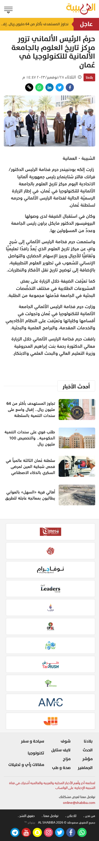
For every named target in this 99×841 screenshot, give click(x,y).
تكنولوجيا (36, 753)
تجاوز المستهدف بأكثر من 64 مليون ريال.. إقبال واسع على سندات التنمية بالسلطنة (34, 24)
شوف (66, 741)
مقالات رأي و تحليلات (26, 764)
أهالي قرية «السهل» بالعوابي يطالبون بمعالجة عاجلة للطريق (30, 495)
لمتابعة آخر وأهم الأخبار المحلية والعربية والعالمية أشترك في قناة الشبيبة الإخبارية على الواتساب (52, 785)
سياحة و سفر (32, 741)
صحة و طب (61, 767)
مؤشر (87, 759)
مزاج (67, 759)
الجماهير (85, 767)
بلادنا (89, 77)
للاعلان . (70, 815)
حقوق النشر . (26, 815)
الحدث (88, 750)
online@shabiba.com (79, 802)
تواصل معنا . (50, 815)
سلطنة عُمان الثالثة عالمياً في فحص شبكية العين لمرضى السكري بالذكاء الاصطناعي (30, 466)
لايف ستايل (61, 750)
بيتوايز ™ (29, 822)
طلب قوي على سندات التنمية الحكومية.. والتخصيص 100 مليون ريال (30, 438)
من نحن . (89, 815)
